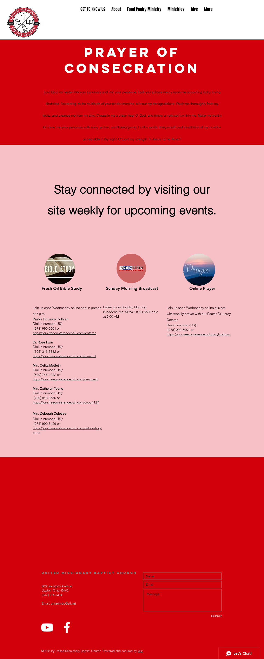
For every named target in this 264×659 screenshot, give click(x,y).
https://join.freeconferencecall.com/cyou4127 (66, 402)
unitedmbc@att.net (63, 603)
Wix (140, 651)
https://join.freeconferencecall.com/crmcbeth (65, 379)
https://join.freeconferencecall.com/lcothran (64, 333)
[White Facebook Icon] (67, 627)
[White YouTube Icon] (47, 627)
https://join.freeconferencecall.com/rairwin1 (64, 356)
